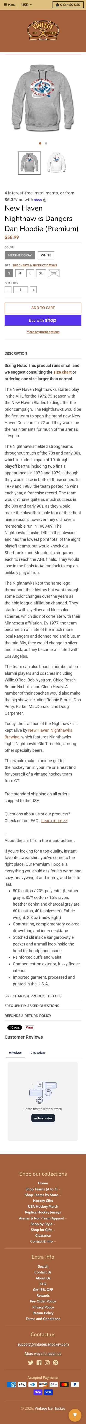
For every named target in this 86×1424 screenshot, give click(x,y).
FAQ (43, 1284)
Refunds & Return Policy (28, 1016)
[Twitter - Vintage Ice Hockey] (30, 1362)
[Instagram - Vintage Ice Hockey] (47, 1362)
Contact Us (43, 1272)
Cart (70, 4)
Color (9, 247)
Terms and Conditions (43, 1319)
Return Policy (43, 1313)
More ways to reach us (43, 1353)
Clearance (43, 1235)
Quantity (11, 283)
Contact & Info (41, 1241)
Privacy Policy (43, 1307)
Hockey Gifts (43, 1200)
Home (43, 1183)
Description (16, 353)
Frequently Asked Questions (32, 1006)
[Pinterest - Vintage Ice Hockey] (55, 1362)
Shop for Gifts (41, 1230)
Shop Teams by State (41, 1195)
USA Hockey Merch (43, 1206)
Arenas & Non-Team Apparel (41, 1218)
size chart (62, 372)
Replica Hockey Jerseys (43, 1212)
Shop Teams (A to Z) (41, 1189)
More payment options (43, 332)
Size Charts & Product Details (34, 265)
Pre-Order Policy (43, 1301)
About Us (43, 1278)
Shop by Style (41, 1224)
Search (43, 1266)
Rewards (43, 1295)
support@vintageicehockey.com (43, 1344)
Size (31, 265)
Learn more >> (54, 820)
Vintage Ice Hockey (50, 1408)
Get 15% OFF (43, 1289)
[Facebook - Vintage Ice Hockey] (39, 1362)
